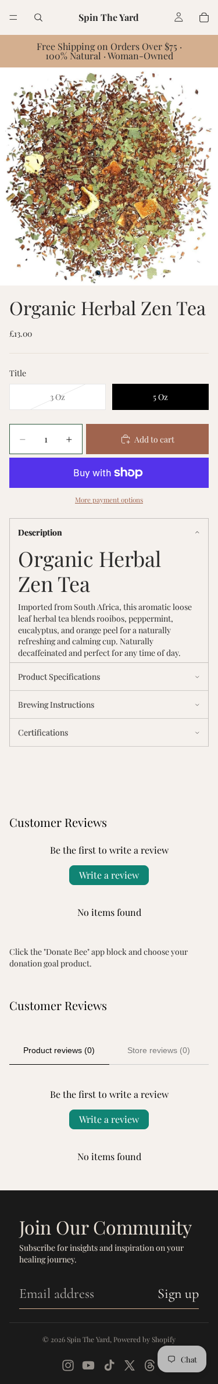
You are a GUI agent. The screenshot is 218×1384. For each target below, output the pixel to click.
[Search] (38, 17)
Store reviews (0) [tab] (158, 1050)
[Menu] (13, 17)
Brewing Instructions (56, 704)
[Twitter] (130, 1365)
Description (40, 532)
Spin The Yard (88, 1339)
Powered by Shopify (144, 1339)
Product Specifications (59, 676)
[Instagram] (68, 1365)
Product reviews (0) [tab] (59, 1050)
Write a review (109, 875)
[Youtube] (88, 1365)
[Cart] (204, 17)
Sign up (178, 1293)
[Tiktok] (109, 1365)
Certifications (43, 732)
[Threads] (150, 1365)
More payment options (109, 499)
